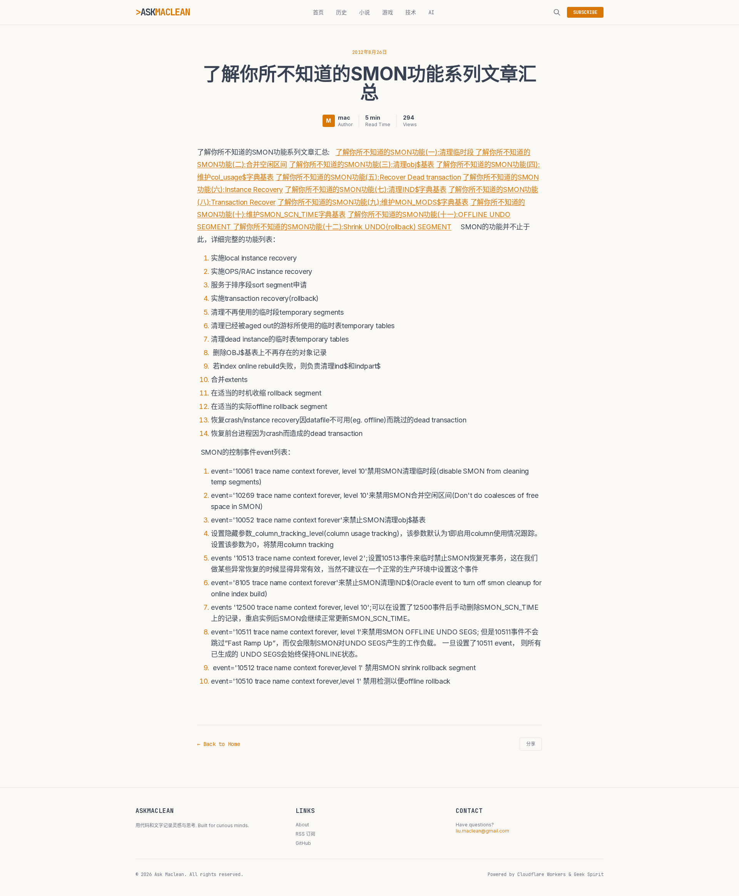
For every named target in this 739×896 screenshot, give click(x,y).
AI (431, 12)
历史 (341, 12)
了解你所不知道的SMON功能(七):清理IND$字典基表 (365, 189)
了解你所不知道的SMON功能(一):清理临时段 (406, 152)
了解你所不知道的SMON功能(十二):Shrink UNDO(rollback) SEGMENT (342, 227)
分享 (530, 744)
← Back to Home (218, 744)
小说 (364, 12)
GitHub (303, 843)
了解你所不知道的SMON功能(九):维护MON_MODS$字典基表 (373, 202)
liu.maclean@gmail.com (482, 831)
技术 (410, 12)
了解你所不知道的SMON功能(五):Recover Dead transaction (368, 177)
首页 (318, 12)
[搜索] (557, 12)
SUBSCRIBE (585, 12)
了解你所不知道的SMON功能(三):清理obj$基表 (361, 164)
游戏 (387, 12)
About (302, 825)
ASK (165, 12)
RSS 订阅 (305, 834)
